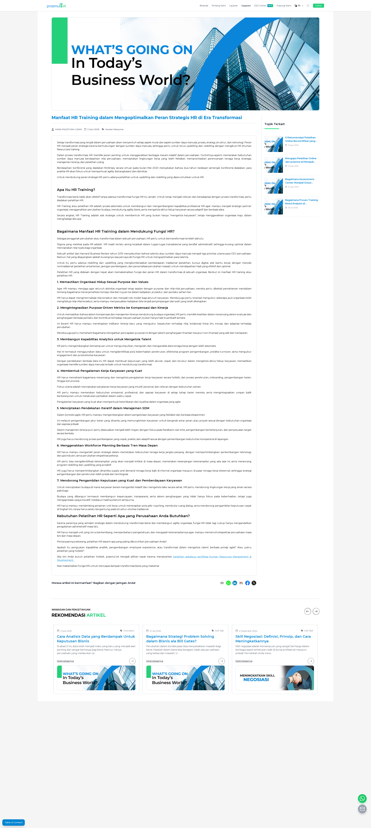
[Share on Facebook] (247, 583)
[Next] (316, 611)
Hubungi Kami (284, 5)
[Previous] (307, 611)
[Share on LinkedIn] (235, 583)
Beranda (204, 5)
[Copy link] (222, 583)
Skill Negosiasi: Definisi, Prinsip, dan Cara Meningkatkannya (273, 638)
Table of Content (13, 822)
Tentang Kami (219, 5)
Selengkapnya (65, 661)
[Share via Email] (241, 583)
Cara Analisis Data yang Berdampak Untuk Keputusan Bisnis (96, 638)
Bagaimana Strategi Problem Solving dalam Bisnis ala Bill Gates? (180, 638)
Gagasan (246, 5)
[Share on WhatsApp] (228, 583)
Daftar (318, 5)
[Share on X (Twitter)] (254, 583)
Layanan (233, 5)
